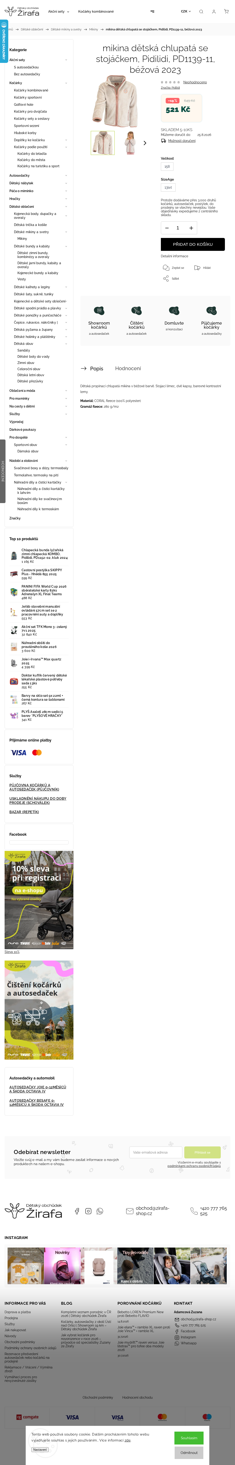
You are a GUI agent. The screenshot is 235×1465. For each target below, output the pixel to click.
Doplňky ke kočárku (29, 140)
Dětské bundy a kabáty (32, 246)
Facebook (76, 1211)
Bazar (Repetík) (24, 812)
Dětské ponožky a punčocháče (37, 315)
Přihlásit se (202, 1152)
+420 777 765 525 (213, 1211)
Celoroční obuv (28, 369)
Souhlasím (189, 1438)
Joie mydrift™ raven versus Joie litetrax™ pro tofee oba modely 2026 (141, 1346)
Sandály (23, 350)
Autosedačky (19, 175)
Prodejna (11, 1318)
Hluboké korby (25, 133)
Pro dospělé (18, 437)
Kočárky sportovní (28, 97)
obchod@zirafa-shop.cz (152, 1211)
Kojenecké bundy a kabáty (37, 273)
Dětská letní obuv (30, 375)
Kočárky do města (31, 160)
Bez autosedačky (27, 74)
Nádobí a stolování (23, 461)
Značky (15, 518)
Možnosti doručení (182, 141)
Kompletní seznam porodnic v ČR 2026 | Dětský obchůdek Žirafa (86, 1314)
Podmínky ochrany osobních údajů (30, 1348)
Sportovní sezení (26, 126)
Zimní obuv (25, 363)
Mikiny (22, 238)
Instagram (88, 1211)
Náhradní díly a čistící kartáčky (37, 482)
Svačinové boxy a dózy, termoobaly (41, 468)
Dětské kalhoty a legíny (32, 287)
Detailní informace (174, 256)
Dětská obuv (23, 344)
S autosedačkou (26, 67)
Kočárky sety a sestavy (32, 118)
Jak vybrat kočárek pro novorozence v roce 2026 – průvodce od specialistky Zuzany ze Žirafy (86, 1340)
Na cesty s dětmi (22, 406)
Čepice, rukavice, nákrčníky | (36, 322)
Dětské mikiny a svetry (31, 232)
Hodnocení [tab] (128, 368)
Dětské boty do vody (33, 356)
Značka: (170, 87)
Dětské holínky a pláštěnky (35, 337)
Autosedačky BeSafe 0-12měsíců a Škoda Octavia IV (36, 1103)
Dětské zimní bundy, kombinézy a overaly (33, 255)
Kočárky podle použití (30, 147)
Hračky (14, 199)
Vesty (21, 279)
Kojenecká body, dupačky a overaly (35, 216)
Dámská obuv (28, 451)
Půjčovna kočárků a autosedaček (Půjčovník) (34, 787)
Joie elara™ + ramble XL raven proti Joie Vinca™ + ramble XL (144, 1329)
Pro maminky (19, 398)
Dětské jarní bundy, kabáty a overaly (39, 265)
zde (128, 1440)
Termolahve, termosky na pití (36, 475)
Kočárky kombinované (31, 90)
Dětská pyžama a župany (33, 329)
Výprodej (16, 422)
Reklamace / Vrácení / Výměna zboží (29, 1369)
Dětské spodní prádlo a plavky (37, 308)
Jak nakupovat (15, 1330)
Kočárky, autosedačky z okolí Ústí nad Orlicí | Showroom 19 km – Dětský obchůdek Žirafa (86, 1325)
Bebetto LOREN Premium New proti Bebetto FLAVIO (141, 1314)
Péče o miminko (21, 191)
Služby (14, 414)
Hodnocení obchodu (137, 1397)
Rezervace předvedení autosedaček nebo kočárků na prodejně (27, 1357)
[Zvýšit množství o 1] (191, 228)
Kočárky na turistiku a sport (38, 166)
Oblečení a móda (22, 391)
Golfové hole (23, 104)
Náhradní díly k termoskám (38, 509)
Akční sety (17, 60)
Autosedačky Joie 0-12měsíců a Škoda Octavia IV (37, 1089)
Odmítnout (189, 1453)
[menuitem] (58, 11)
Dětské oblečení (21, 206)
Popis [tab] (96, 369)
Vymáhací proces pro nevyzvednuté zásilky (21, 1379)
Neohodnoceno (195, 82)
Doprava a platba (18, 1312)
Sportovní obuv (25, 445)
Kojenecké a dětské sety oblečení (39, 301)
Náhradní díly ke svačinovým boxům (39, 501)
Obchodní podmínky (20, 1342)
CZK (184, 11)
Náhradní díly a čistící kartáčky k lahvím (41, 491)
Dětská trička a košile (30, 225)
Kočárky (15, 83)
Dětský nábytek (21, 183)
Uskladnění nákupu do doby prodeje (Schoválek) (38, 801)
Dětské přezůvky (30, 381)
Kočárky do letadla (32, 153)
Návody (10, 1336)
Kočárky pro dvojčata (30, 111)
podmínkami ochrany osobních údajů (194, 1166)
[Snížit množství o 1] (167, 228)
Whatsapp (99, 1211)
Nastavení (40, 1449)
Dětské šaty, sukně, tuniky (34, 294)
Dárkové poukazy (22, 429)
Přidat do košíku (193, 244)
